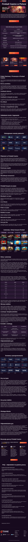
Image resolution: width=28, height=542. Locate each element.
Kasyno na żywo (10, 232)
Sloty (23, 232)
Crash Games (17, 232)
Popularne (3, 232)
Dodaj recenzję (23, 442)
